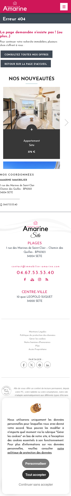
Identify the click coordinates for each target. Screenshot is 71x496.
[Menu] (64, 6)
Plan (37, 346)
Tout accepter (35, 474)
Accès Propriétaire (38, 349)
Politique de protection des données (37, 335)
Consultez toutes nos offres (27, 54)
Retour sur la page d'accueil (26, 63)
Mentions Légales (37, 332)
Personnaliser (35, 463)
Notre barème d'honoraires (37, 342)
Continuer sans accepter (36, 484)
